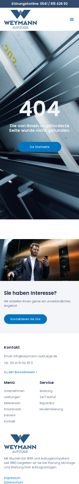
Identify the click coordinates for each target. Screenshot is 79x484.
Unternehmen (14, 391)
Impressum (12, 478)
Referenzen (12, 403)
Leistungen (12, 397)
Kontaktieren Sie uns (25, 319)
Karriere (9, 415)
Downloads (12, 409)
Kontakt (9, 421)
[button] (72, 19)
